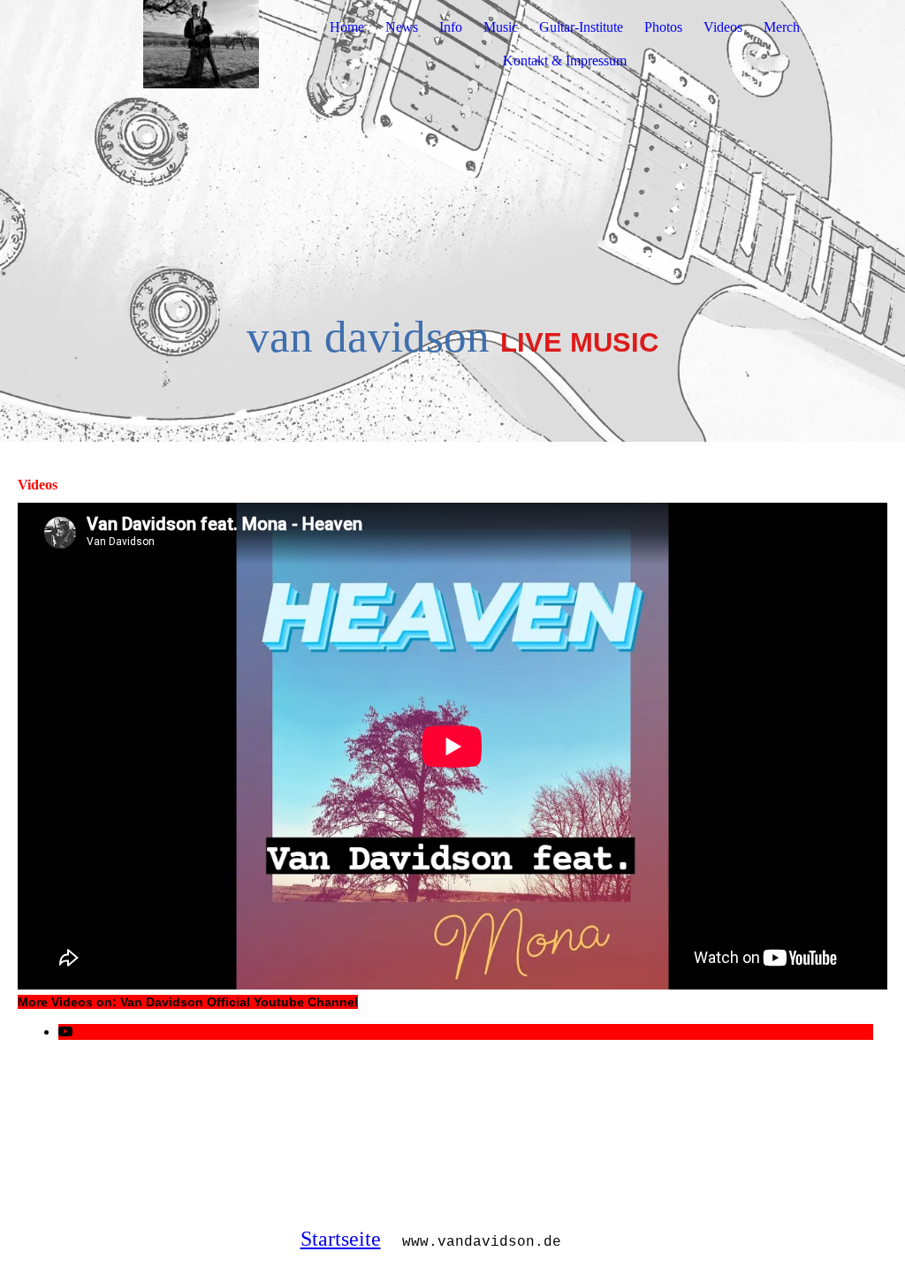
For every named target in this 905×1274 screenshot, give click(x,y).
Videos (722, 26)
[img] (200, 44)
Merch (782, 26)
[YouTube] (65, 1031)
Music (500, 26)
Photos (663, 26)
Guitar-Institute (581, 26)
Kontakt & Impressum (565, 60)
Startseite (340, 1238)
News (401, 26)
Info (450, 26)
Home (347, 26)
